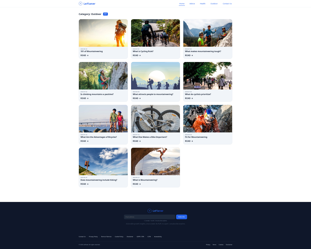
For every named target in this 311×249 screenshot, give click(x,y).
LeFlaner (89, 3)
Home (181, 3)
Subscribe (181, 217)
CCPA (149, 236)
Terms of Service (106, 236)
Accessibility (158, 236)
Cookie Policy (119, 236)
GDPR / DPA (140, 236)
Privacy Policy (93, 236)
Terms (214, 244)
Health (202, 3)
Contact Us (227, 3)
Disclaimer (130, 236)
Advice (192, 3)
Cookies (221, 244)
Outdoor (214, 3)
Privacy (208, 244)
